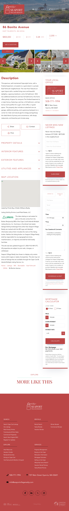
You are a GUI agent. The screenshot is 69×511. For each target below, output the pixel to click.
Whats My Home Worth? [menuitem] (41, 462)
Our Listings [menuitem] (7, 427)
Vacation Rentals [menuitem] (39, 429)
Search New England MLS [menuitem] (11, 437)
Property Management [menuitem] (40, 449)
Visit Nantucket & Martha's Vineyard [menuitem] (14, 460)
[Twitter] (37, 493)
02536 (5, 268)
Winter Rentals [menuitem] (55, 424)
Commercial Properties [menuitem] (10, 434)
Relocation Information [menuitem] (40, 455)
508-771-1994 (54, 9)
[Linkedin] (31, 493)
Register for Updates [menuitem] (9, 440)
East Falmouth (31, 265)
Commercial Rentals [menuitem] (56, 427)
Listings (9, 265)
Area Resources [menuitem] (8, 449)
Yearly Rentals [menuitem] (38, 427)
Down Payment (50, 321)
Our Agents (55, 110)
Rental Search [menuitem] (38, 424)
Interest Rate (50, 329)
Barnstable (21, 265)
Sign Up (43, 9)
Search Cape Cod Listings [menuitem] (11, 424)
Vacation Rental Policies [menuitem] (41, 465)
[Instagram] (44, 493)
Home (3, 265)
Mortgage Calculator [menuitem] (40, 457)
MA (15, 265)
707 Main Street (43, 475)
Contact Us (48, 110)
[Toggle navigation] (63, 9)
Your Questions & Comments (53, 229)
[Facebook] (25, 493)
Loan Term (49, 306)
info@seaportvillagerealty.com (21, 482)
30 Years (50, 308)
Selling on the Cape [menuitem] (40, 460)
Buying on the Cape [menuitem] (40, 452)
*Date (47, 214)
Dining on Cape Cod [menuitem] (9, 457)
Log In (36, 9)
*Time (47, 222)
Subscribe (55, 174)
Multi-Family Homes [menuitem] (9, 429)
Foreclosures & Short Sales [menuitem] (11, 432)
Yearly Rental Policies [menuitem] (40, 468)
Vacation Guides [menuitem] (8, 452)
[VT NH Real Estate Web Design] (59, 504)
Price (47, 314)
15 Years (58, 308)
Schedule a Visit (60, 195)
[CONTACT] (10, 44)
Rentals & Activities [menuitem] (9, 455)
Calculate (55, 341)
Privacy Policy (59, 167)
